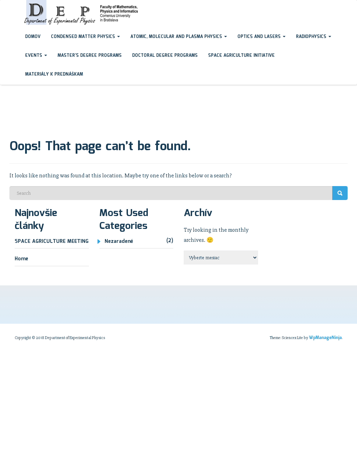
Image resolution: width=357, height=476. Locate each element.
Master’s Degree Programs (90, 55)
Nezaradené (119, 241)
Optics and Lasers (259, 36)
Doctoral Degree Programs (165, 55)
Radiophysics (312, 36)
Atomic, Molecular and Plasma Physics (176, 36)
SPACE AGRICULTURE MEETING (52, 241)
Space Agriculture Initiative (241, 55)
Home (21, 259)
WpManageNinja (325, 338)
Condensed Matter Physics (83, 36)
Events (34, 55)
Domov (32, 36)
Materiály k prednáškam (54, 74)
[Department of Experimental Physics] (14, 6)
